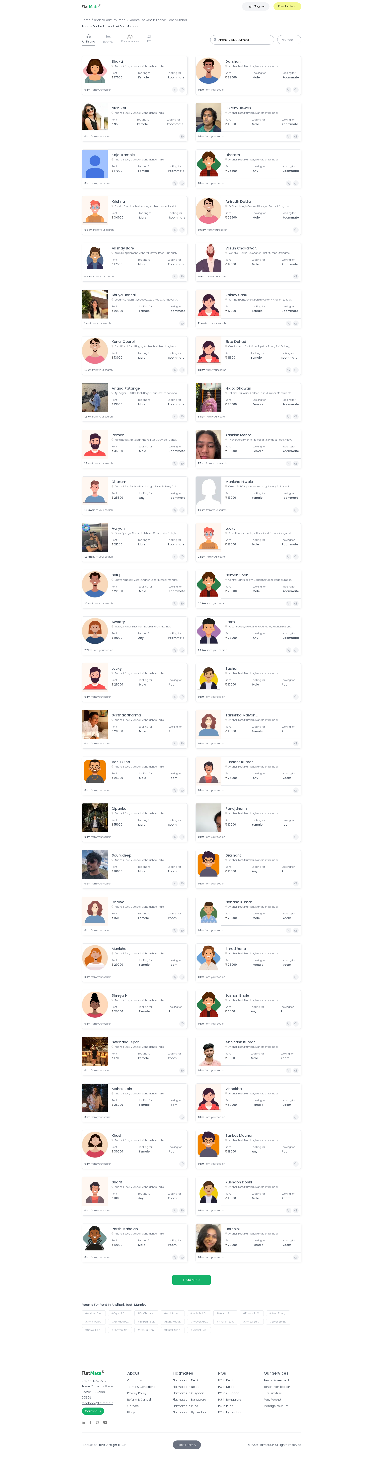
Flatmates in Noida (186, 1387)
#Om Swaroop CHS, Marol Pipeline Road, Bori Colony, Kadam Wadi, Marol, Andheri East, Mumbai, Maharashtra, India (95, 1321)
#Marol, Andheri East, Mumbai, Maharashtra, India (174, 1330)
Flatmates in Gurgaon (188, 1393)
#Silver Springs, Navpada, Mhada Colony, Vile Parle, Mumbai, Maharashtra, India (279, 1321)
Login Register (256, 6)
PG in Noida (226, 1387)
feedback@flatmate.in (97, 1403)
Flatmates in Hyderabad (190, 1412)
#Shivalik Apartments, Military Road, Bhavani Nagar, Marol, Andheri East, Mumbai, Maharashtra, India (95, 1330)
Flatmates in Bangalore (189, 1400)
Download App (287, 6)
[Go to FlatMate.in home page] (91, 6)
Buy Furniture (273, 1393)
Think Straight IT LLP (111, 1445)
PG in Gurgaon (228, 1393)
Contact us (93, 1411)
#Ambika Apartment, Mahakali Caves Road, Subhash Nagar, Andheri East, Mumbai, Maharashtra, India (174, 1313)
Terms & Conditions (141, 1387)
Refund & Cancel (139, 1400)
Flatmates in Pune (185, 1406)
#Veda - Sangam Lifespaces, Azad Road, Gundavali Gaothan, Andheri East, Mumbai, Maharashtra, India (227, 1313)
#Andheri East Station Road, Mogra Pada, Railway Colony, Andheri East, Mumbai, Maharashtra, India (227, 1321)
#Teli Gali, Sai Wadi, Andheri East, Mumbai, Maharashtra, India (148, 1321)
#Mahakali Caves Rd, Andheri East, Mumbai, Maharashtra (201, 1313)
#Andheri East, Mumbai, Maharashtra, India (95, 1313)
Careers (133, 1406)
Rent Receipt (272, 1400)
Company (134, 1380)
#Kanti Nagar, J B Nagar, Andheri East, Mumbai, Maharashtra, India (174, 1321)
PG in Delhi (225, 1380)
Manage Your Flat (276, 1406)
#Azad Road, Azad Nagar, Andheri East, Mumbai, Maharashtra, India (279, 1313)
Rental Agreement (276, 1380)
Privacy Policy (136, 1393)
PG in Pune (225, 1406)
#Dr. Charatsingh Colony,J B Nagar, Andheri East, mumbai (148, 1313)
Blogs (131, 1412)
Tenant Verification (277, 1387)
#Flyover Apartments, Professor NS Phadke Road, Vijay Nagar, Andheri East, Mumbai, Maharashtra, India (201, 1321)
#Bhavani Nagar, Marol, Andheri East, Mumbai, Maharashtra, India (122, 1330)
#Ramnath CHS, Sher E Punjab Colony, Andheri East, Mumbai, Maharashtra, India (253, 1313)
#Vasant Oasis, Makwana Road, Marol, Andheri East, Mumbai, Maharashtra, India (201, 1330)
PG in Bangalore (229, 1400)
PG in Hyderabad (230, 1412)
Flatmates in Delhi (185, 1380)
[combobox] (242, 39)
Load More (191, 1279)
